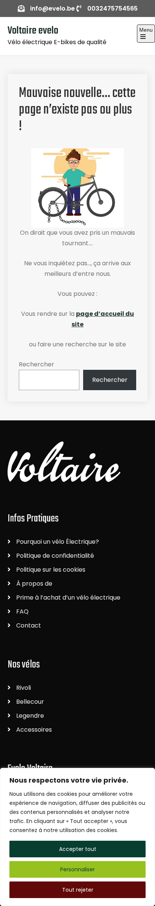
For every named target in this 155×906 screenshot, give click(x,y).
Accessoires (34, 729)
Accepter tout (77, 849)
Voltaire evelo (33, 31)
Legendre (30, 715)
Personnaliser (77, 869)
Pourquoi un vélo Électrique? (57, 541)
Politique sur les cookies (50, 569)
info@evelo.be (52, 8)
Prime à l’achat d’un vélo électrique (68, 597)
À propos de (34, 583)
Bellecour (30, 701)
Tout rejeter (77, 890)
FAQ (22, 611)
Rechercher (36, 364)
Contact (28, 625)
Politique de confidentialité (55, 555)
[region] (77, 837)
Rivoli (23, 687)
